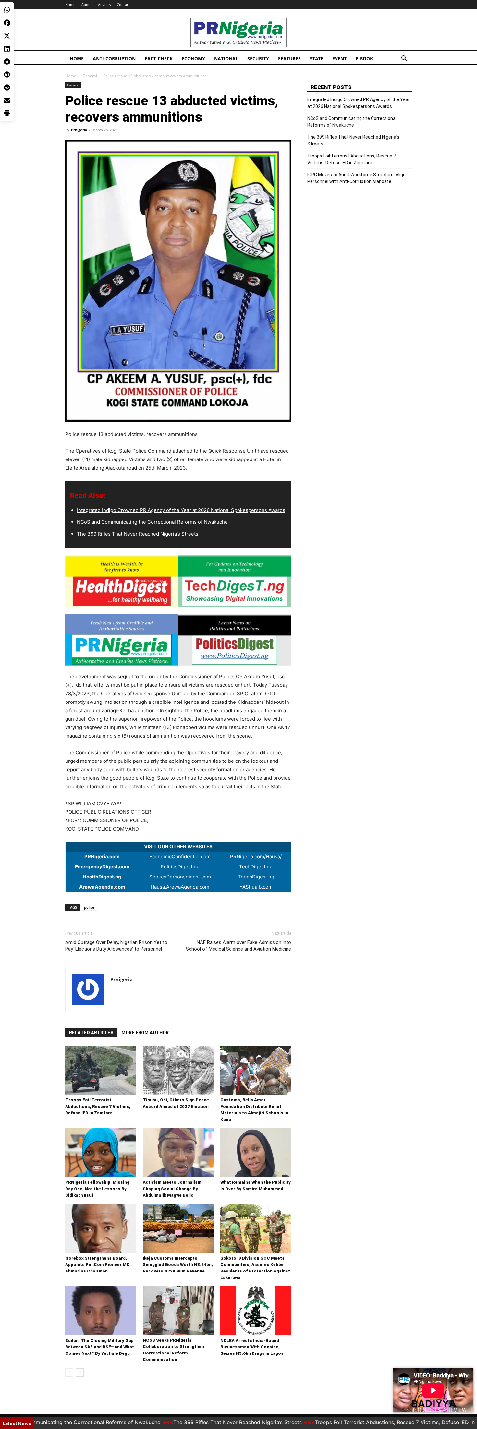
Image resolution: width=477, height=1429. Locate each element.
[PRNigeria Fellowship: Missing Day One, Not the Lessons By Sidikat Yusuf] (100, 1152)
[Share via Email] (7, 100)
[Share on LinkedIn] (7, 48)
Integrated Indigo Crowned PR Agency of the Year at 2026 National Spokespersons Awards (181, 510)
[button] (404, 59)
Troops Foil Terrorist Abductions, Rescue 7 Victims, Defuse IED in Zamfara (97, 1106)
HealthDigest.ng (102, 877)
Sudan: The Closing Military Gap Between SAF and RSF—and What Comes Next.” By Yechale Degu (99, 1347)
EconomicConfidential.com (180, 857)
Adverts (104, 4)
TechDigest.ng (256, 867)
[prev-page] (69, 1372)
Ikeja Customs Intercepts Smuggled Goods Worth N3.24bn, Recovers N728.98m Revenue (178, 1264)
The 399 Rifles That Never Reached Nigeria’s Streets (137, 534)
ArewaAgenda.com (102, 887)
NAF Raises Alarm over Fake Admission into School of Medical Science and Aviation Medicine (238, 945)
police (89, 907)
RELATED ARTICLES (91, 1032)
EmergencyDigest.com (102, 867)
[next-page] (80, 1372)
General (89, 75)
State (316, 58)
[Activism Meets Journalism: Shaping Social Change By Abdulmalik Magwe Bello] (178, 1152)
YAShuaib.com (256, 887)
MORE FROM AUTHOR (145, 1032)
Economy (193, 58)
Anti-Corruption (114, 58)
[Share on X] (7, 35)
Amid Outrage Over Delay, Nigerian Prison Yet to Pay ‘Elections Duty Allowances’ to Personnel (116, 945)
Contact (123, 4)
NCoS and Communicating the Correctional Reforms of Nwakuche (152, 522)
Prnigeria (79, 129)
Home (70, 4)
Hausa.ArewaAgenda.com (180, 887)
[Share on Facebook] (7, 22)
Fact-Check (159, 58)
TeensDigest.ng (256, 877)
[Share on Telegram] (7, 61)
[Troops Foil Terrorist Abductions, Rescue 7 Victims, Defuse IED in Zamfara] (100, 1070)
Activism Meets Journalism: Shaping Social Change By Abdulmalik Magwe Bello (173, 1189)
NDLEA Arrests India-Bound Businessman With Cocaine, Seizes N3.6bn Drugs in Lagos (252, 1347)
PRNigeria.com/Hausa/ (256, 857)
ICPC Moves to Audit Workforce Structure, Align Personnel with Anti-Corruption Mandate (356, 178)
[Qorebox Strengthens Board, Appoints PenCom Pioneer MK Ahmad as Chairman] (100, 1228)
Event (339, 58)
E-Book (364, 58)
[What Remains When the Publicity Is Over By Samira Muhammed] (255, 1152)
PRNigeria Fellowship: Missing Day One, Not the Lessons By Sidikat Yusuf (97, 1189)
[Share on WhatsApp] (7, 10)
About (86, 4)
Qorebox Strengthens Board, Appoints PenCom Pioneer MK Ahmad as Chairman (97, 1264)
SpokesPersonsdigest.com (180, 877)
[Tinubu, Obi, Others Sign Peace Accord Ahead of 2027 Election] (178, 1070)
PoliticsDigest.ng (180, 867)
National (226, 58)
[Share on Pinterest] (7, 74)
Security (258, 58)
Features (289, 58)
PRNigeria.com (102, 857)
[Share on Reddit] (7, 87)
